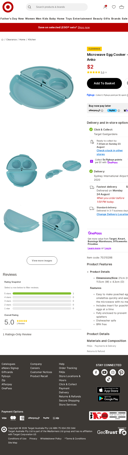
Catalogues (8, 363)
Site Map (12, 442)
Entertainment (82, 18)
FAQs (62, 372)
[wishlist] (114, 7)
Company (36, 363)
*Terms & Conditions (75, 438)
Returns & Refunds (70, 396)
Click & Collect (68, 384)
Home (60, 18)
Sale (125, 18)
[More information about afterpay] (102, 110)
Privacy (33, 438)
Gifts (106, 18)
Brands (116, 18)
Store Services (67, 404)
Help (62, 363)
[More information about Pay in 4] (119, 110)
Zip (3, 380)
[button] (104, 83)
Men (39, 18)
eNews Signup (10, 368)
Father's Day (8, 18)
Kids (45, 18)
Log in (108, 248)
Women (30, 18)
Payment (64, 388)
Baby (52, 18)
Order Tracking (68, 368)
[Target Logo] (7, 7)
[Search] (29, 7)
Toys (69, 18)
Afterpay (7, 384)
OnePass (7, 388)
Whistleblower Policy (51, 438)
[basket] (122, 7)
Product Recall (39, 376)
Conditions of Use (17, 438)
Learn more (94, 248)
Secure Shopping (69, 400)
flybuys (6, 376)
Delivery (64, 392)
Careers (35, 368)
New (21, 18)
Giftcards (7, 372)
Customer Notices (41, 372)
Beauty (98, 18)
